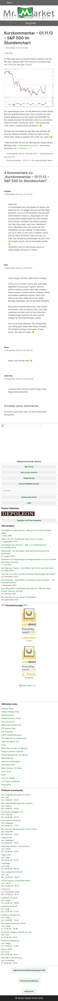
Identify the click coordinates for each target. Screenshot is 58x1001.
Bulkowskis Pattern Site (11, 725)
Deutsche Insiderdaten (11, 761)
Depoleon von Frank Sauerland (29, 520)
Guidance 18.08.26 (9, 906)
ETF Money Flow (8, 728)
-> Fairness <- (23, 148)
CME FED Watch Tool (10, 742)
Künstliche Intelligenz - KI (12, 812)
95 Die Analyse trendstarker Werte (15, 880)
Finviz (3, 745)
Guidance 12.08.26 (9, 898)
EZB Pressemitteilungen (11, 735)
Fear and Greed (7, 722)
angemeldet (18, 412)
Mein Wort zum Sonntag (11, 958)
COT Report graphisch (10, 781)
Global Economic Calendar (12, 751)
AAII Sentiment (7, 715)
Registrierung (29, 478)
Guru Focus (6, 771)
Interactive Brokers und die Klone (15, 846)
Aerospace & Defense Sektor (13, 923)
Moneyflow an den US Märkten (14, 748)
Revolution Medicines (10, 940)
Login (29, 503)
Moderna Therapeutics (11, 915)
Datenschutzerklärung (29, 981)
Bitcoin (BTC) (6, 949)
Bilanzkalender (7, 758)
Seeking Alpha (7, 708)
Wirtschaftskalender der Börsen (14, 755)
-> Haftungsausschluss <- (28, 145)
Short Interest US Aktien (11, 768)
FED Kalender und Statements (14, 738)
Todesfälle (5, 863)
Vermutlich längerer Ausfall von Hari (16, 932)
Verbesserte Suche (29, 497)
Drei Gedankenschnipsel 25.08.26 (15, 795)
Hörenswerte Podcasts (11, 820)
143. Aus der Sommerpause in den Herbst (19, 829)
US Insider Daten (8, 765)
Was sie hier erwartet (29, 472)
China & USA (6, 837)
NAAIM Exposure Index (11, 718)
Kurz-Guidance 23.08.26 (11, 872)
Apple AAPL (6, 855)
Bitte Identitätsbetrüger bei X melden (17, 803)
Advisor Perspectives (10, 712)
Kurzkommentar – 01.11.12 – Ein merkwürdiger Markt (30, 160)
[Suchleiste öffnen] (53, 2)
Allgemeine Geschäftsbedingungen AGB (29, 970)
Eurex (3, 775)
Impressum (29, 991)
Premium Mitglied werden (29, 484)
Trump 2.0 (5, 889)
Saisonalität (6, 784)
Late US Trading (8, 778)
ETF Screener (7, 732)
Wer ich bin (29, 467)
